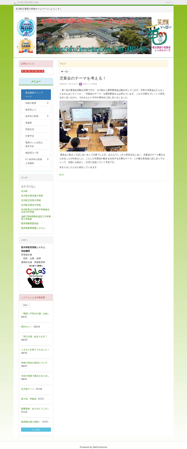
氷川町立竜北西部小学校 (27, 2)
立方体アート (27, 389)
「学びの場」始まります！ (34, 336)
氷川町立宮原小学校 (31, 200)
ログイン (170, 2)
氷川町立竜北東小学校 (32, 195)
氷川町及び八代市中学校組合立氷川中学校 (35, 210)
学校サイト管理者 (89, 84)
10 (62, 175)
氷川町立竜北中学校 (31, 205)
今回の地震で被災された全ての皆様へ (39, 375)
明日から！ (26, 326)
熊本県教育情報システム (33, 228)
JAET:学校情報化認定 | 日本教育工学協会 (36, 217)
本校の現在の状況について (34, 362)
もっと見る (36, 430)
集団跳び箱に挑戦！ (31, 421)
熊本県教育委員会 (30, 223)
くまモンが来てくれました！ (35, 349)
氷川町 (24, 191)
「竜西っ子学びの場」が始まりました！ (41, 313)
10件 (25, 305)
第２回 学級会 (28, 398)
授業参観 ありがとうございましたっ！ (41, 408)
